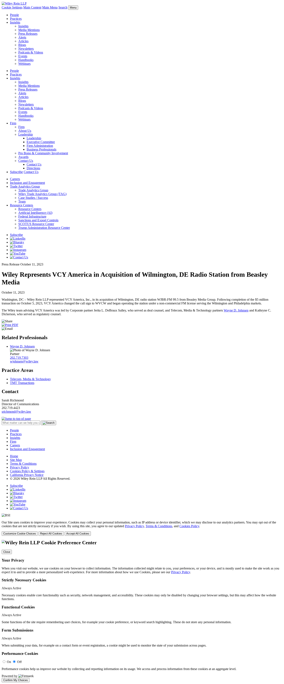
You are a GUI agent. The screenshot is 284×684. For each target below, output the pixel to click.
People (14, 15)
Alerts (22, 37)
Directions (33, 168)
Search (62, 7)
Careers (15, 179)
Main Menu (50, 7)
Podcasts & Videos (30, 52)
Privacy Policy (19, 467)
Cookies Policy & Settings (27, 471)
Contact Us (25, 160)
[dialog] (142, 528)
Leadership (25, 134)
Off (19, 662)
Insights (15, 22)
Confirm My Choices (15, 680)
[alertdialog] (142, 611)
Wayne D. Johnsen (236, 310)
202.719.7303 (19, 357)
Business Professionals (41, 149)
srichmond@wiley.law (16, 411)
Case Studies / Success (33, 197)
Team (22, 201)
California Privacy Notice (26, 475)
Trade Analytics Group (25, 186)
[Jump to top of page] (16, 418)
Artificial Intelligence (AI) (35, 212)
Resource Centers (21, 205)
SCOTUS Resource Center (36, 224)
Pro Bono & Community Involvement (43, 153)
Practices (16, 18)
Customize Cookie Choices (19, 533)
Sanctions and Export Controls (38, 220)
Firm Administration (40, 145)
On (9, 662)
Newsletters (26, 48)
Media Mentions (29, 30)
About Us (24, 130)
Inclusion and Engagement (27, 182)
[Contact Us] (19, 257)
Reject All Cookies (51, 533)
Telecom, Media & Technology (30, 379)
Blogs (22, 45)
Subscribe (16, 172)
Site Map (16, 460)
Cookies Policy (189, 526)
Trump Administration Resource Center (44, 227)
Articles (23, 41)
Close (6, 551)
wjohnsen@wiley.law (24, 361)
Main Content (32, 7)
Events (22, 56)
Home (14, 456)
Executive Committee (41, 142)
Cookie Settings (12, 7)
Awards (23, 157)
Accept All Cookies (77, 533)
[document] (142, 611)
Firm (13, 123)
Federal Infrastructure (32, 216)
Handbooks (25, 60)
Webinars (24, 63)
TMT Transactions (22, 383)
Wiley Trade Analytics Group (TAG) (42, 194)
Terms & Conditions (23, 463)
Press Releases (27, 33)
